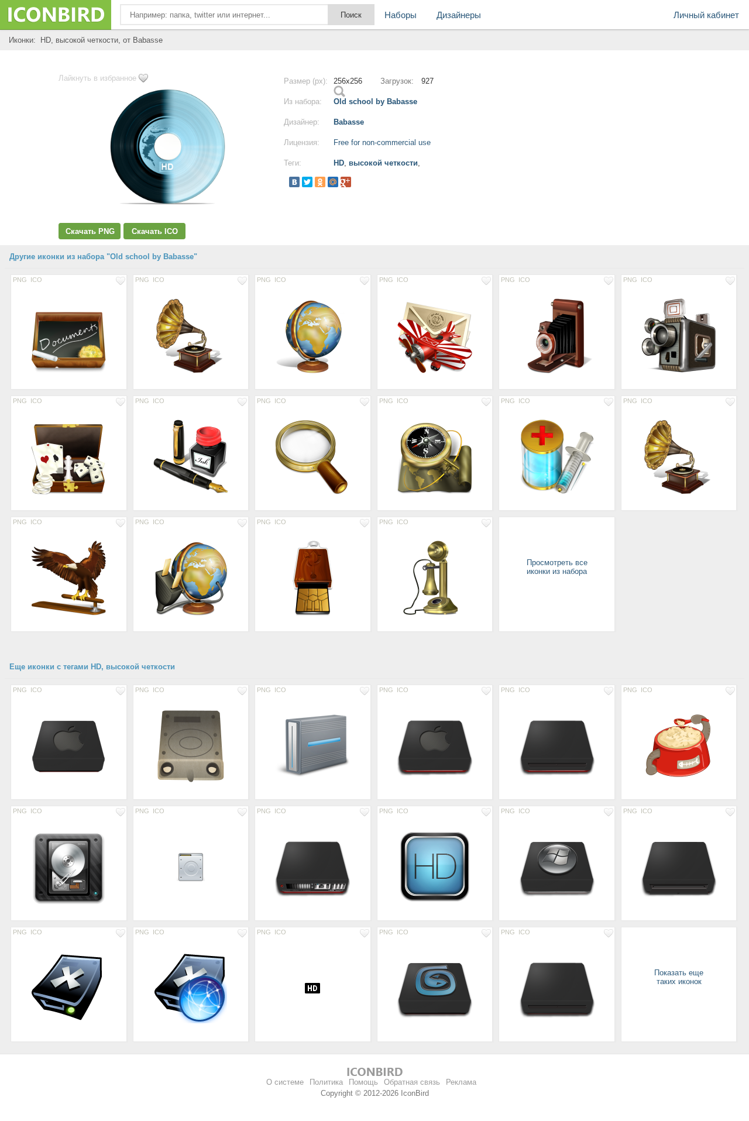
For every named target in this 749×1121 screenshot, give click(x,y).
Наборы (400, 15)
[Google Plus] (346, 182)
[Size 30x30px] (312, 988)
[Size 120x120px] (435, 866)
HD (339, 163)
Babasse (349, 122)
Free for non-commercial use (382, 142)
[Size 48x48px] (191, 866)
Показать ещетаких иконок (678, 977)
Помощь (363, 1082)
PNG (20, 279)
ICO (36, 279)
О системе (285, 1082)
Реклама (461, 1082)
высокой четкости (383, 163)
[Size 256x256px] (68, 335)
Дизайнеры (459, 15)
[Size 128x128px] (68, 745)
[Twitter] (307, 182)
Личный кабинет (706, 15)
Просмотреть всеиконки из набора (557, 567)
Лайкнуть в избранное (97, 78)
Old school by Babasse (375, 101)
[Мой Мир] (333, 182)
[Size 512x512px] (679, 456)
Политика (326, 1082)
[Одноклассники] (320, 182)
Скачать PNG (90, 231)
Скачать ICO (155, 231)
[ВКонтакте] (294, 182)
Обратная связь (412, 1082)
